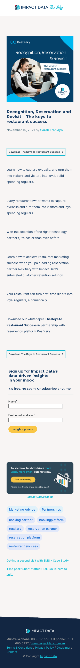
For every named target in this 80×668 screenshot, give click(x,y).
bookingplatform (51, 520)
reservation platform (24, 537)
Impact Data (48, 656)
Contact (12, 652)
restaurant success (23, 546)
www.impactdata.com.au (48, 643)
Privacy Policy (44, 647)
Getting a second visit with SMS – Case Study (38, 560)
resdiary (15, 529)
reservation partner (42, 529)
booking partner (21, 520)
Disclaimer (63, 647)
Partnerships (51, 509)
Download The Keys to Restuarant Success (34, 151)
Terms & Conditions (19, 647)
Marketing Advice (22, 509)
